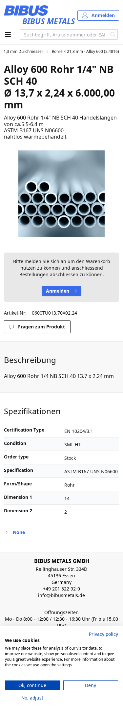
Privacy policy (103, 634)
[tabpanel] (61, 193)
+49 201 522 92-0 (61, 589)
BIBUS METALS (48, 20)
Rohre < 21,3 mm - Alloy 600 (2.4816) (85, 51)
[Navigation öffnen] (8, 34)
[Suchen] (113, 34)
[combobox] (64, 34)
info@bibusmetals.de (61, 595)
